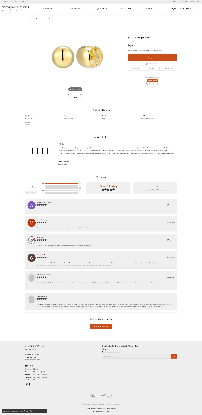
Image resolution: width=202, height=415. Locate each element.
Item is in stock (152, 80)
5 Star (42, 183)
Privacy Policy (86, 404)
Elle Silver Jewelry (68, 118)
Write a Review (101, 326)
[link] (5, 2)
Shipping (136, 68)
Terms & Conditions (98, 404)
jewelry (32, 18)
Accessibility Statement (113, 404)
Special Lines (39, 18)
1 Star (42, 192)
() (80, 183)
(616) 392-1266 (75, 98)
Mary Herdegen (42, 220)
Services (150, 8)
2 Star (42, 190)
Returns (152, 68)
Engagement (49, 8)
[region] (75, 57)
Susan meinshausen (44, 275)
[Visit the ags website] (105, 396)
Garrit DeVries (42, 255)
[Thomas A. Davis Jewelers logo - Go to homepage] (16, 8)
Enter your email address (111, 352)
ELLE (103, 118)
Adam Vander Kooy (44, 202)
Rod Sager (40, 237)
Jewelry (102, 8)
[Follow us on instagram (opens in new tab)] (26, 384)
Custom (126, 8)
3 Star (42, 188)
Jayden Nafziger (42, 296)
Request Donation (181, 8)
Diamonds (77, 8)
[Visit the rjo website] (93, 396)
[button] (174, 2)
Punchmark (105, 411)
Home (26, 18)
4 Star (42, 185)
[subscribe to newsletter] (174, 356)
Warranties (168, 68)
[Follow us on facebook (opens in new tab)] (29, 384)
